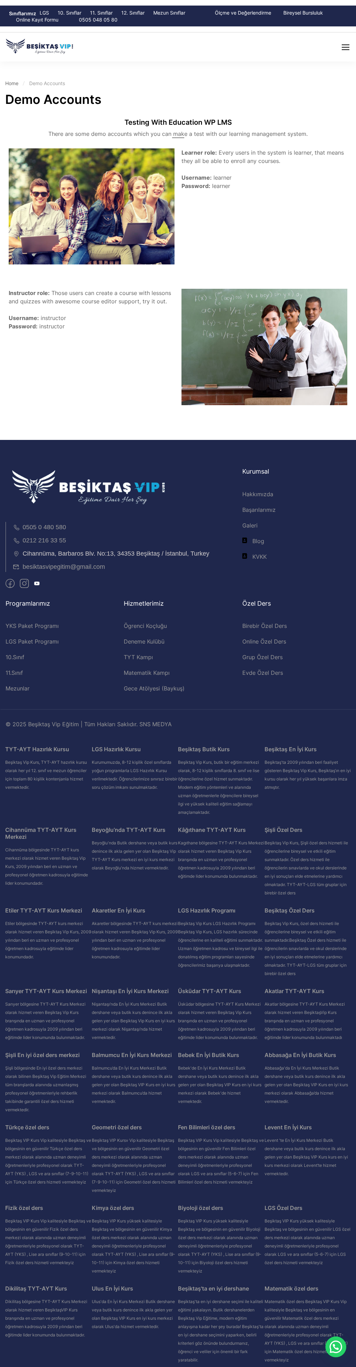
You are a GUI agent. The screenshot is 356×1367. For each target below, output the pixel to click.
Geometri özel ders (117, 1127)
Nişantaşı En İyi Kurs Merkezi (130, 991)
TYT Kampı (138, 657)
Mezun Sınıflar (169, 13)
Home (11, 83)
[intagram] (24, 584)
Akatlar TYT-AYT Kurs (294, 991)
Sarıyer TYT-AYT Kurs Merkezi (46, 991)
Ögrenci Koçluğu (145, 625)
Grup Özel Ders (262, 657)
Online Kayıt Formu (37, 20)
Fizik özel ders (24, 1207)
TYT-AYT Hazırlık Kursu (37, 749)
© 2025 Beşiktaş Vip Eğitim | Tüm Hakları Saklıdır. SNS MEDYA (89, 724)
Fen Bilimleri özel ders (206, 1127)
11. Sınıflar (101, 13)
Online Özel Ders (264, 641)
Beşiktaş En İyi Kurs (291, 749)
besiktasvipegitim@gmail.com (64, 566)
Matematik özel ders (291, 1288)
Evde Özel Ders (262, 672)
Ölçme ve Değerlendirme (243, 13)
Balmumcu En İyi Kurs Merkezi (132, 1054)
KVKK (259, 556)
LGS (44, 13)
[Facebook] (10, 584)
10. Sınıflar (69, 13)
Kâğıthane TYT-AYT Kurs (212, 829)
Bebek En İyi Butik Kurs (208, 1054)
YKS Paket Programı (32, 625)
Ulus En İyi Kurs (112, 1288)
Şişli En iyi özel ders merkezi (42, 1054)
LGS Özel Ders (283, 1207)
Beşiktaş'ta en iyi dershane (213, 1288)
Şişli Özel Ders (283, 829)
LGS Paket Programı (32, 641)
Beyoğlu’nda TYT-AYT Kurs (128, 829)
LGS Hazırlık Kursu (116, 749)
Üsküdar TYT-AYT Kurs (209, 991)
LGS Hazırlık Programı (206, 910)
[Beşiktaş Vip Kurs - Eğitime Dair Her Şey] (40, 47)
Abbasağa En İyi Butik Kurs (300, 1054)
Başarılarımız (259, 509)
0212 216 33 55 (44, 540)
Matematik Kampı (147, 672)
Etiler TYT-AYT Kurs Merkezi (43, 910)
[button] (335, 1346)
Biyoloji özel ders (200, 1207)
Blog (258, 541)
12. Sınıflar (133, 13)
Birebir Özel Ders (264, 625)
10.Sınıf (15, 657)
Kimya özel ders (113, 1207)
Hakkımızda (257, 494)
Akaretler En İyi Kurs (118, 910)
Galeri (250, 525)
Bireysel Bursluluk (303, 13)
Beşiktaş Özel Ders (290, 910)
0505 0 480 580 (44, 527)
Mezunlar (18, 688)
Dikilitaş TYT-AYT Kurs (36, 1288)
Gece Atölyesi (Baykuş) (154, 688)
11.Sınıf (14, 672)
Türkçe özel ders (27, 1127)
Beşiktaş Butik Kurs (204, 749)
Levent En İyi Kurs (288, 1127)
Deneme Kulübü (144, 641)
